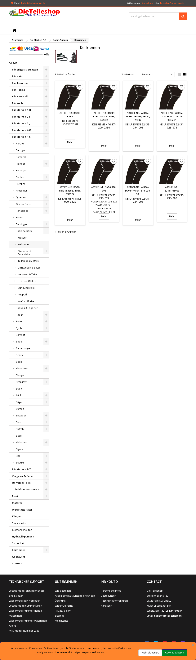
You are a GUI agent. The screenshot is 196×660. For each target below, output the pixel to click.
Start (14, 63)
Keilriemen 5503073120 (70, 122)
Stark (19, 388)
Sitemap (60, 615)
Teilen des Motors (28, 261)
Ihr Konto (109, 582)
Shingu (20, 375)
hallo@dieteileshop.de (33, 3)
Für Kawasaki (20, 96)
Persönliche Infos (111, 590)
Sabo (19, 341)
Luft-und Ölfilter (27, 281)
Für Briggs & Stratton (25, 69)
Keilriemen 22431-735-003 (172, 196)
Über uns (60, 600)
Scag (18, 435)
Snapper (21, 415)
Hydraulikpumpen (23, 536)
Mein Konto (61, 620)
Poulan (20, 177)
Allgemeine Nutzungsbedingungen (75, 595)
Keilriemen (24, 244)
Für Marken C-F (21, 116)
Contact (154, 582)
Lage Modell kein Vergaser (24, 600)
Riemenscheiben (22, 529)
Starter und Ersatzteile (24, 252)
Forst (15, 496)
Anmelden (147, 3)
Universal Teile (21, 482)
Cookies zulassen (174, 652)
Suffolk (20, 429)
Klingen (16, 516)
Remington (22, 224)
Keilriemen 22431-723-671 (172, 126)
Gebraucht (18, 556)
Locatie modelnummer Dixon (25, 605)
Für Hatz (17, 76)
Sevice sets (18, 523)
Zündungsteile (26, 287)
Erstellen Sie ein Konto (172, 3)
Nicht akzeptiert (150, 652)
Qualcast (21, 197)
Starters (17, 563)
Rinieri (19, 217)
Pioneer (20, 163)
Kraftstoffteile (26, 301)
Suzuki (20, 462)
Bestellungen (108, 595)
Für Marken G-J (21, 123)
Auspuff (22, 294)
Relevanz (158, 74)
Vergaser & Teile (27, 274)
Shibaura (21, 442)
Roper (19, 314)
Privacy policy (63, 610)
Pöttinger (21, 170)
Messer (22, 237)
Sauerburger (23, 348)
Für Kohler (18, 103)
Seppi (19, 361)
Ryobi (19, 328)
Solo (18, 422)
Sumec (20, 408)
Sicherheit (18, 543)
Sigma (19, 449)
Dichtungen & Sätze (29, 267)
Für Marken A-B (21, 110)
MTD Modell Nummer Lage (24, 630)
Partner (20, 143)
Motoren (17, 503)
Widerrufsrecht (64, 605)
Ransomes (22, 210)
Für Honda (18, 89)
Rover (19, 321)
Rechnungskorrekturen (114, 600)
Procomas (22, 190)
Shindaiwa (22, 368)
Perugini (20, 150)
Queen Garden (24, 204)
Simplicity (21, 382)
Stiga (19, 402)
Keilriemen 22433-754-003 (137, 126)
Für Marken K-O (21, 130)
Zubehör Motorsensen (25, 489)
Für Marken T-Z (21, 469)
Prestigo (20, 184)
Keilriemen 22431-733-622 (104, 196)
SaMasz (20, 335)
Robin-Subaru (24, 231)
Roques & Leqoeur (27, 308)
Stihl (18, 395)
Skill (18, 456)
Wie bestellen (63, 590)
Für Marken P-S (21, 136)
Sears (19, 355)
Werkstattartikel (22, 509)
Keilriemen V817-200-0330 (104, 126)
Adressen (106, 605)
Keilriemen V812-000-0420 (70, 200)
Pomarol (21, 157)
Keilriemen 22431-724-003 (137, 200)
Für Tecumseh (20, 83)
